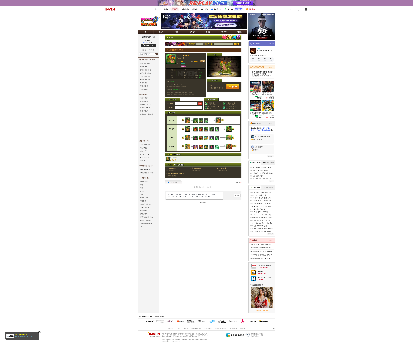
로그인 (292, 9)
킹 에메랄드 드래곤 (231, 107)
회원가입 (143, 50)
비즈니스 (178, 328)
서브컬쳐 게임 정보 (145, 204)
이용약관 (185, 328)
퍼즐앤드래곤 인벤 (148, 37)
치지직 (142, 184)
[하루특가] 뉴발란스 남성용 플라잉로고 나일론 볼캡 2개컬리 (262, 255)
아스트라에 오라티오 (146, 223)
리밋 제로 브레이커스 (146, 217)
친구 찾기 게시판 (145, 79)
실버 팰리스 (143, 213)
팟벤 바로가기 (144, 181)
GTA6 (141, 226)
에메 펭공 (212, 103)
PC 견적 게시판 (144, 157)
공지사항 (242, 328)
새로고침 (270, 156)
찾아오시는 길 (233, 328)
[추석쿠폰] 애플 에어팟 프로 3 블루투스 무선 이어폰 (262, 251)
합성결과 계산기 (145, 107)
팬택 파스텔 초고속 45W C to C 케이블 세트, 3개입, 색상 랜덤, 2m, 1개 (262, 244)
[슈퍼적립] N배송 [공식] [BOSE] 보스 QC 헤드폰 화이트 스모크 (262, 258)
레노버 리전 (143, 210)
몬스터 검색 (208, 44)
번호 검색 (180, 44)
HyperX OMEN (144, 207)
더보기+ (271, 43)
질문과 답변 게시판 (145, 73)
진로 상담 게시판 (145, 76)
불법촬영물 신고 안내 (220, 328)
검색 (156, 54)
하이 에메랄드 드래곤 (214, 107)
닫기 (39, 332)
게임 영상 (143, 201)
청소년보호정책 (208, 328)
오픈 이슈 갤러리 (145, 144)
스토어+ (271, 67)
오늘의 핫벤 (143, 148)
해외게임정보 (144, 197)
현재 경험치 (170, 103)
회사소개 (170, 328)
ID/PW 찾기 (152, 50)
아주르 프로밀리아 (145, 220)
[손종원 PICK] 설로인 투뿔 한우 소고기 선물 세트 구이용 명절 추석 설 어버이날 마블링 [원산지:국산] (262, 248)
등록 (237, 195)
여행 (141, 194)
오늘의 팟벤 (143, 151)
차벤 (141, 188)
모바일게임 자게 (145, 169)
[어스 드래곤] (224, 77)
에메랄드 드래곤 (231, 103)
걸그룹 (142, 191)
